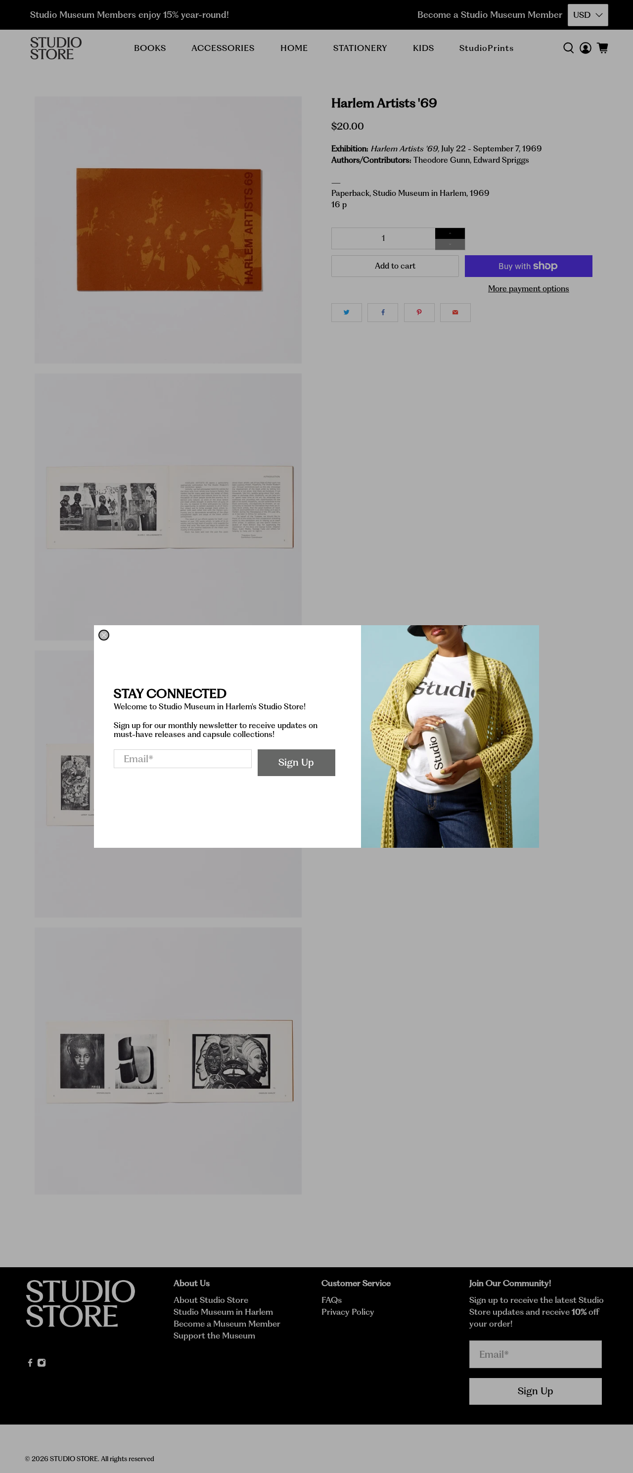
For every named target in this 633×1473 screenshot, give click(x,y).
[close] (104, 635)
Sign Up (296, 762)
